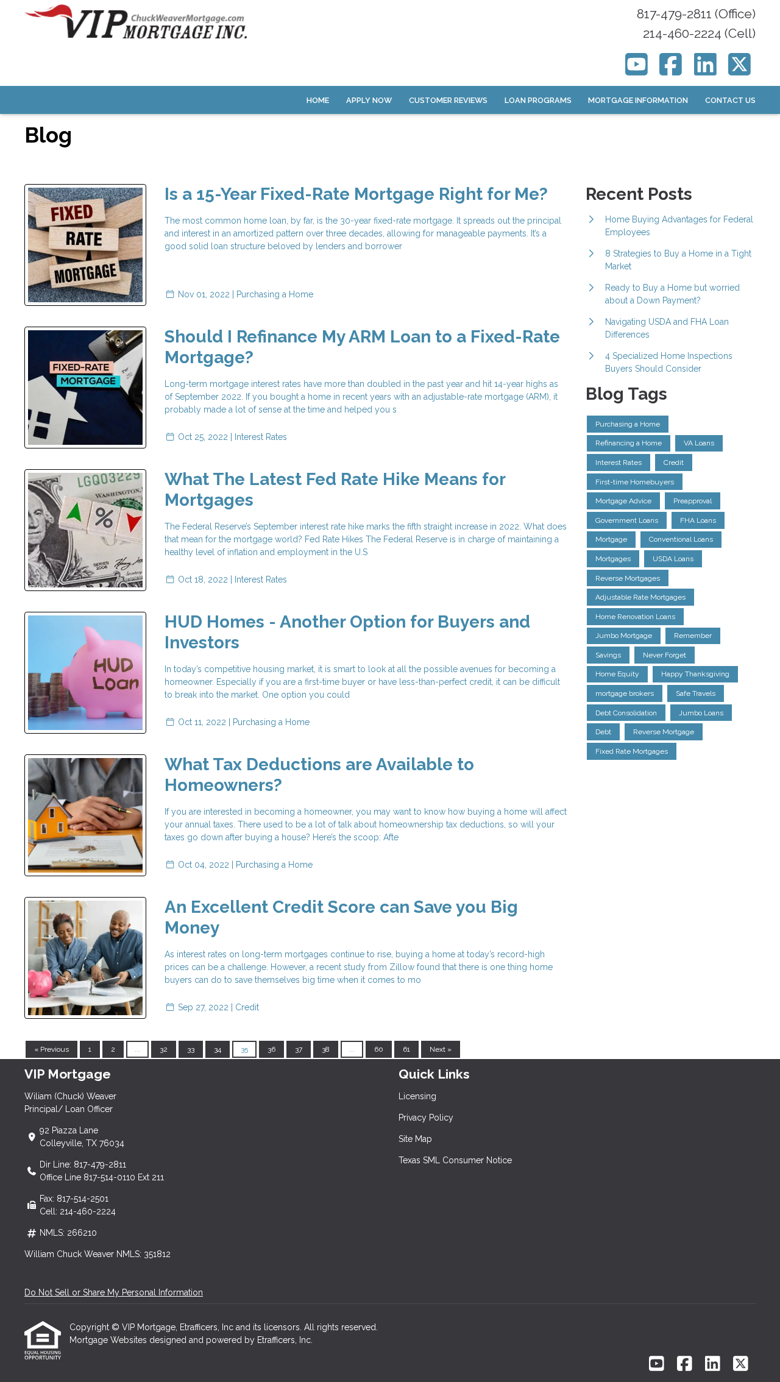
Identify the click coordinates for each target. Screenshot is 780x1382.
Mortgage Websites (109, 1340)
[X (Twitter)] (740, 64)
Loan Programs (538, 100)
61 (406, 1049)
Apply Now (369, 100)
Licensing (417, 1096)
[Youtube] (636, 64)
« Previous (51, 1049)
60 (378, 1049)
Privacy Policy (426, 1117)
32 (164, 1049)
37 (298, 1049)
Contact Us (730, 100)
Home (318, 100)
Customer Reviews (448, 100)
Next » (441, 1049)
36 (271, 1049)
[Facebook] (671, 64)
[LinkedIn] (705, 64)
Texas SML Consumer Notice (455, 1160)
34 (217, 1049)
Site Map (415, 1139)
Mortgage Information (638, 100)
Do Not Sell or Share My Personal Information (113, 1292)
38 (326, 1049)
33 (190, 1049)
